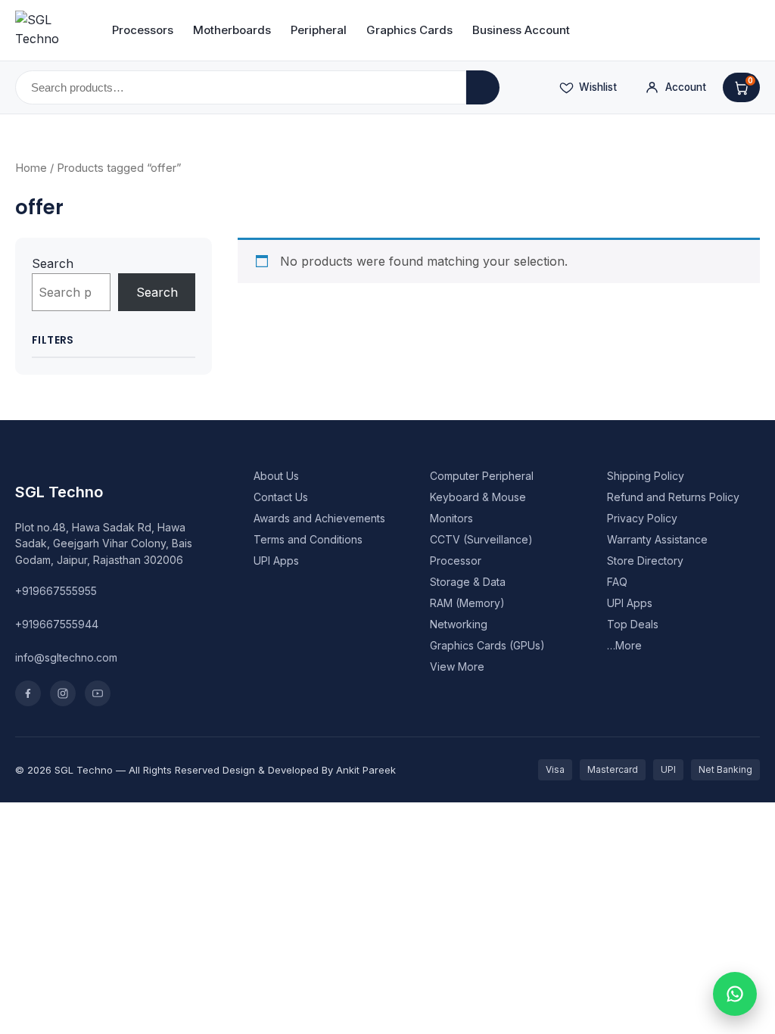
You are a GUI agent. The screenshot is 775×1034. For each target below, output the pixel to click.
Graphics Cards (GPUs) (487, 645)
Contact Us (281, 497)
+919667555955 (56, 590)
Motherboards (232, 30)
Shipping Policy (645, 475)
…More (624, 645)
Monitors (451, 518)
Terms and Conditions (308, 539)
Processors (142, 30)
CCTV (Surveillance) (481, 539)
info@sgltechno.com (66, 657)
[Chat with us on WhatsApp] (735, 994)
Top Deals (632, 624)
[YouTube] (97, 693)
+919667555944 (56, 624)
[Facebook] (28, 693)
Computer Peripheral (482, 475)
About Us (276, 475)
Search (52, 263)
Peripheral (319, 30)
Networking (458, 624)
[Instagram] (63, 693)
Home (31, 168)
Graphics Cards (409, 30)
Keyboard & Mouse (478, 497)
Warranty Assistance (657, 539)
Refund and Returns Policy (673, 497)
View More (457, 666)
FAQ (617, 581)
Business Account (521, 30)
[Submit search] (483, 87)
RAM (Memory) (467, 602)
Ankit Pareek (366, 770)
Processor (455, 560)
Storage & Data (468, 581)
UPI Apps (276, 560)
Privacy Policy (642, 518)
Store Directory (645, 560)
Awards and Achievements (319, 518)
